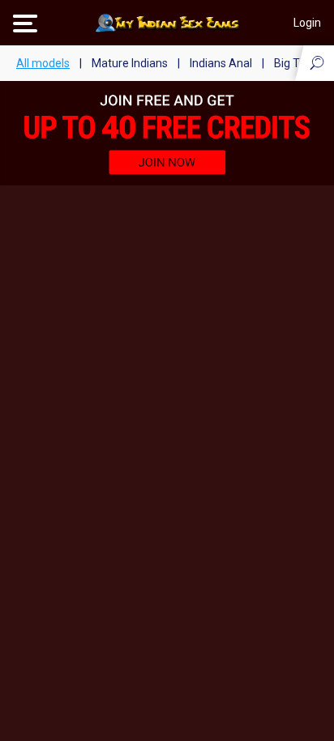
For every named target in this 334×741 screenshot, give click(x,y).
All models (43, 63)
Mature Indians (130, 63)
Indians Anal (221, 63)
